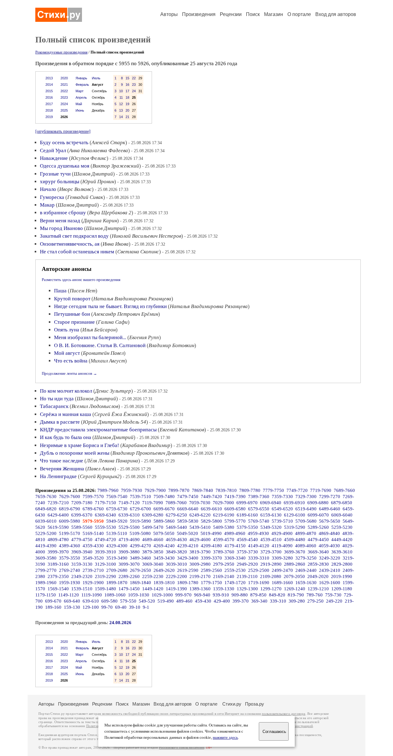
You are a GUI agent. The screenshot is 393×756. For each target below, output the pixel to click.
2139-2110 (247, 576)
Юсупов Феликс (89, 158)
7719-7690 (320, 490)
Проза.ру (254, 704)
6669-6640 (187, 508)
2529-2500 (258, 570)
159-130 (72, 607)
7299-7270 (329, 496)
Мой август (67, 353)
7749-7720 (297, 490)
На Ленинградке (58, 476)
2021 (64, 84)
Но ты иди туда (57, 399)
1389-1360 (200, 588)
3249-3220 (329, 558)
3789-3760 (223, 551)
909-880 (240, 594)
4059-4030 (329, 545)
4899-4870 (305, 533)
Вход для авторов (335, 14)
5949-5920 (116, 521)
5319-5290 (294, 527)
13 (121, 110)
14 (121, 117)
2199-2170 (200, 576)
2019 (49, 117)
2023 (64, 97)
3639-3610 (341, 551)
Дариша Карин (100, 221)
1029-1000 (162, 594)
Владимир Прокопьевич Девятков (150, 453)
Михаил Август (108, 361)
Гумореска (52, 197)
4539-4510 (271, 539)
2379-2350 (58, 576)
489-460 (184, 601)
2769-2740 (69, 570)
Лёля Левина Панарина (112, 461)
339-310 (278, 601)
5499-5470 (152, 527)
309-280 (297, 601)
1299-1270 (271, 588)
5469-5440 (176, 527)
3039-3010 (176, 564)
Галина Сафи (113, 322)
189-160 (53, 607)
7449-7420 (211, 496)
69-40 (120, 607)
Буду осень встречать (64, 142)
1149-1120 (68, 594)
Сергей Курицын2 (100, 476)
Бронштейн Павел (103, 353)
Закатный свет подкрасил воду (74, 236)
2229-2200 (176, 576)
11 (121, 97)
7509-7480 (164, 496)
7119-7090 (152, 502)
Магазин (273, 14)
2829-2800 (341, 564)
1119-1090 (91, 594)
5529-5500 (129, 527)
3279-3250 (306, 558)
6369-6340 (105, 515)
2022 (64, 91)
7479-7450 (187, 496)
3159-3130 (81, 564)
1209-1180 (341, 588)
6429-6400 (58, 515)
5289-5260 (318, 527)
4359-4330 (93, 545)
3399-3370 (211, 558)
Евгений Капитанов (182, 430)
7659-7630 (45, 496)
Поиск (253, 14)
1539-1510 (81, 588)
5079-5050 (163, 533)
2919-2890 (271, 564)
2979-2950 (223, 564)
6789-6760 (93, 508)
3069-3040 (152, 564)
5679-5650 (329, 521)
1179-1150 (45, 594)
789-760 (314, 594)
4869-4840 (329, 533)
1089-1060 (115, 594)
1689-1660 (282, 582)
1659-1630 (306, 582)
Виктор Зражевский (115, 166)
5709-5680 (306, 521)
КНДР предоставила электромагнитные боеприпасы (98, 430)
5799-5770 (235, 521)
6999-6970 (247, 502)
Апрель (81, 97)
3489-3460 (140, 558)
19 (127, 104)
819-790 (296, 594)
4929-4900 (282, 533)
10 (121, 91)
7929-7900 (155, 490)
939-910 (221, 594)
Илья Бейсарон (99, 330)
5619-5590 (58, 527)
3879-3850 (152, 551)
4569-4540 (247, 539)
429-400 (222, 601)
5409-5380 (223, 527)
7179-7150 (105, 502)
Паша (60, 291)
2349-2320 (81, 576)
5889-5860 (164, 521)
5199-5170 (69, 533)
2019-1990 (341, 576)
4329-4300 (116, 545)
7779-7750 (273, 490)
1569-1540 (58, 588)
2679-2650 (140, 570)
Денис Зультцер (113, 391)
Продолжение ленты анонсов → (69, 373)
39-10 (134, 607)
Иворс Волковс (75, 189)
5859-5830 (187, 521)
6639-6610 (211, 508)
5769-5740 (258, 521)
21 (127, 117)
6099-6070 (318, 515)
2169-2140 (223, 576)
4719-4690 (129, 539)
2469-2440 (306, 570)
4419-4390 (45, 545)
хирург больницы (59, 181)
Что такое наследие (61, 461)
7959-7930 (131, 490)
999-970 (183, 594)
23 (134, 84)
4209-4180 (211, 545)
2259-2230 (152, 576)
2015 (49, 91)
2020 (64, 78)
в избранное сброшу (63, 213)
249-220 (334, 601)
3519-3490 (116, 558)
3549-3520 (93, 558)
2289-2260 (129, 576)
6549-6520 (282, 508)
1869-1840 (140, 582)
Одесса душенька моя (64, 166)
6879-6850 (341, 502)
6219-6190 (223, 515)
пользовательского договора (283, 713)
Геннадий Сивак (85, 197)
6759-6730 (116, 508)
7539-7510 (140, 496)
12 (121, 104)
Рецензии (231, 14)
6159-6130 (271, 515)
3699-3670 (294, 551)
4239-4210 (187, 545)
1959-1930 (69, 582)
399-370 (240, 601)
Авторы (169, 14)
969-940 (202, 594)
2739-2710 (93, 570)
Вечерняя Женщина (62, 469)
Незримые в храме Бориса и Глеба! (79, 445)
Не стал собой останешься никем (77, 252)
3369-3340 (235, 558)
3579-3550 (69, 558)
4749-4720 (105, 539)
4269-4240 (164, 545)
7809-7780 (249, 490)
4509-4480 (294, 539)
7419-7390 (235, 496)
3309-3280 (282, 558)
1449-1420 (152, 588)
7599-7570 (93, 496)
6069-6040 (341, 515)
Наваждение (54, 158)
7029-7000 (223, 502)
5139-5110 (116, 533)
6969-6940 (270, 502)
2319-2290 (105, 576)
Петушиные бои (72, 314)
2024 (64, 104)
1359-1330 (223, 588)
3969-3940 (81, 551)
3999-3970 (58, 551)
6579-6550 (258, 508)
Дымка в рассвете (60, 422)
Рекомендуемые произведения (61, 52)
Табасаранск (54, 406)
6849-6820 (45, 508)
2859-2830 (318, 564)
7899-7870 (178, 490)
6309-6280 (152, 515)
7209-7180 (81, 502)
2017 (49, 104)
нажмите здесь (225, 737)
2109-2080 (270, 576)
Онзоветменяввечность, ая (69, 244)
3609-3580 (45, 558)
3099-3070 (129, 564)
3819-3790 (200, 551)
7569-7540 (116, 496)
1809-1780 (187, 582)
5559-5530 (105, 527)
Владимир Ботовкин (171, 345)
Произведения (199, 14)
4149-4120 (258, 545)
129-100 (91, 607)
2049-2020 (318, 576)
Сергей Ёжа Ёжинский (120, 414)
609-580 (109, 601)
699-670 (53, 601)
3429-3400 (187, 558)
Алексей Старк (108, 142)
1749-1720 (235, 582)
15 (127, 78)
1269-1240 (294, 588)
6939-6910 (294, 502)
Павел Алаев (100, 469)
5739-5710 (282, 521)
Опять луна (66, 330)
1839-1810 (164, 582)
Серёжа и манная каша (65, 414)
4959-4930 (258, 533)
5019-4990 (211, 533)
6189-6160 (247, 515)
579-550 (128, 601)
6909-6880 (318, 502)
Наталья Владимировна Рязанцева (132, 299)
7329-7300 (306, 496)
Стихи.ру (231, 704)
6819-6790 (69, 508)
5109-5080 (140, 533)
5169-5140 (93, 533)
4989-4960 (234, 533)
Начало (48, 189)
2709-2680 (116, 570)
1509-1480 (105, 588)
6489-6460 (329, 508)
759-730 (333, 594)
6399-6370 (81, 515)
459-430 (203, 601)
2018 (49, 110)
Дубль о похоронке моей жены (74, 453)
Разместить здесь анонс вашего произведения (81, 279)
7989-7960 (108, 490)
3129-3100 (105, 564)
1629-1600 (329, 582)
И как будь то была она (65, 437)
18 (127, 97)
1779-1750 (211, 582)
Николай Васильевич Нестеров (146, 236)
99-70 (107, 607)
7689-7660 (344, 490)
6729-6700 (140, 508)
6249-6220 (200, 515)
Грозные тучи (55, 174)
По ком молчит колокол (66, 391)
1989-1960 (45, 582)
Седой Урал (53, 150)
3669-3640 (318, 551)
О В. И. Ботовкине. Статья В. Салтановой (100, 345)
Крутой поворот (72, 299)
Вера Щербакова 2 (110, 213)
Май (79, 104)
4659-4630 (176, 539)
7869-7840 (202, 490)
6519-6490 (306, 508)
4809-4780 (58, 539)
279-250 (315, 601)
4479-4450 (318, 539)
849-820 (277, 594)
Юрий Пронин (98, 181)
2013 (49, 78)
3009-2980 (200, 564)
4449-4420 (341, 539)
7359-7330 (282, 496)
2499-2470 (282, 570)
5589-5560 (81, 527)
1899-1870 (116, 582)
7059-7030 (199, 502)
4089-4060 (305, 545)
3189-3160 (58, 564)
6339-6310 (129, 515)
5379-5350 (247, 527)
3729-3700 (271, 551)
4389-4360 (69, 545)
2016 (49, 97)
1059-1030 (138, 594)
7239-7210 (58, 502)
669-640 (72, 601)
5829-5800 (211, 521)
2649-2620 (164, 570)
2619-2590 (187, 570)
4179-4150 (235, 545)
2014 (49, 84)
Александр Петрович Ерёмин (125, 314)
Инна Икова (116, 244)
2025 (64, 110)
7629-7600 (69, 496)
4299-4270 (140, 545)
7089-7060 (176, 502)
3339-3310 (258, 558)
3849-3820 (176, 551)
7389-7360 (258, 496)
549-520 (147, 601)
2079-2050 (294, 576)
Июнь (80, 110)
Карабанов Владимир (146, 445)
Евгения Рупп (144, 337)
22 (134, 78)
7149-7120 (129, 502)
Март (80, 91)
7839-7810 (226, 490)
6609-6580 (235, 508)
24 (134, 91)
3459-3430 (164, 558)
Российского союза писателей (181, 747)
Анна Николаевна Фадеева (98, 150)
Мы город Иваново (61, 228)
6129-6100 (294, 515)
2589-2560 (211, 570)
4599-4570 (223, 539)
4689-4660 (152, 539)
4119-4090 (282, 545)
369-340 (259, 601)
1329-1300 (247, 588)
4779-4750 (81, 539)
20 (127, 110)
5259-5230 (341, 527)
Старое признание (74, 322)
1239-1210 (318, 588)
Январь (81, 78)
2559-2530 (235, 570)
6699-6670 (164, 508)
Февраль (82, 84)
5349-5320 (271, 527)
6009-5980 (69, 521)
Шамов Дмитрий (93, 174)
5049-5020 (187, 533)
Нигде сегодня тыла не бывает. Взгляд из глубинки (110, 306)
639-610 (91, 601)
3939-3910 (105, 551)
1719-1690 (258, 582)
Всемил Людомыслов (95, 406)
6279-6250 (176, 515)
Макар (47, 205)
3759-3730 (247, 551)
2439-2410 (329, 570)
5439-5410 (200, 527)
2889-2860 (294, 564)
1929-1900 (93, 582)
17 (127, 91)
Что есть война (71, 361)
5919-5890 (140, 521)
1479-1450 (129, 588)
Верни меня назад (60, 221)
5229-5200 (45, 533)
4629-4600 (200, 539)
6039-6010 (45, 521)
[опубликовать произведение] (63, 131)
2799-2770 (45, 570)
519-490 (166, 601)
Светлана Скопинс (138, 252)
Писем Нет (82, 291)
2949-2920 (247, 564)
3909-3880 (129, 551)
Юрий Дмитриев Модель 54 (114, 422)
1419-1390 (176, 588)
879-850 (258, 594)
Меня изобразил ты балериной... (90, 337)
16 (127, 84)
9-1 (146, 607)
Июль (96, 78)
